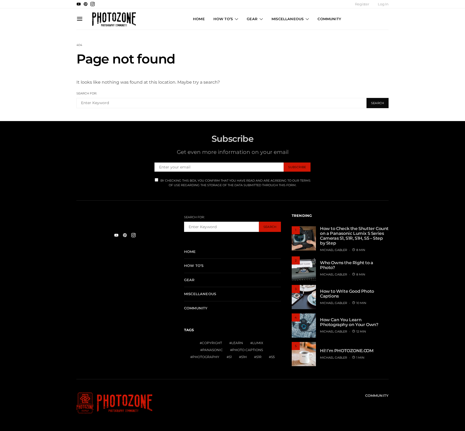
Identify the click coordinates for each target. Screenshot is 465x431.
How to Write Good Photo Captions (347, 294)
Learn (237, 343)
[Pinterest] (85, 4)
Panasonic (212, 350)
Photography (205, 357)
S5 (273, 357)
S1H (244, 357)
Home (199, 19)
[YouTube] (78, 4)
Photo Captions (247, 350)
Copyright (212, 343)
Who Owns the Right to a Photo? (346, 265)
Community (329, 19)
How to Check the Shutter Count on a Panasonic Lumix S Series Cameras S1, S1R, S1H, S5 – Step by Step (354, 236)
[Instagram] (92, 4)
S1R (259, 357)
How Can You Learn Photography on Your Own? (349, 322)
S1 (230, 357)
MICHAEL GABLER (333, 250)
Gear (252, 19)
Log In (383, 4)
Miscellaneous (288, 19)
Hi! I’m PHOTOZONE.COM (347, 350)
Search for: (86, 93)
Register (362, 4)
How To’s (223, 19)
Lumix (257, 343)
